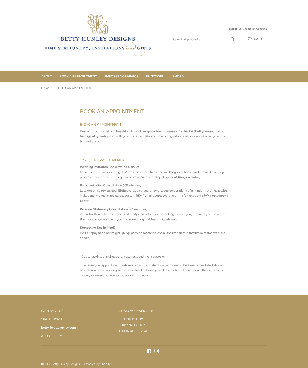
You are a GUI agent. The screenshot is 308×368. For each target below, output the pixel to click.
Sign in (232, 28)
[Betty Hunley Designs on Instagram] (156, 352)
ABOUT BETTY (51, 336)
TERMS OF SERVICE (133, 331)
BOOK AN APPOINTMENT (78, 76)
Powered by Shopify (97, 364)
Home (45, 88)
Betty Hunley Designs (66, 364)
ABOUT (46, 76)
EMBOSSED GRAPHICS (121, 76)
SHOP (177, 76)
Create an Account (255, 28)
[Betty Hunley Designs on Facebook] (149, 352)
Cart (257, 39)
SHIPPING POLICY (132, 325)
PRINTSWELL (155, 76)
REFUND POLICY (131, 319)
